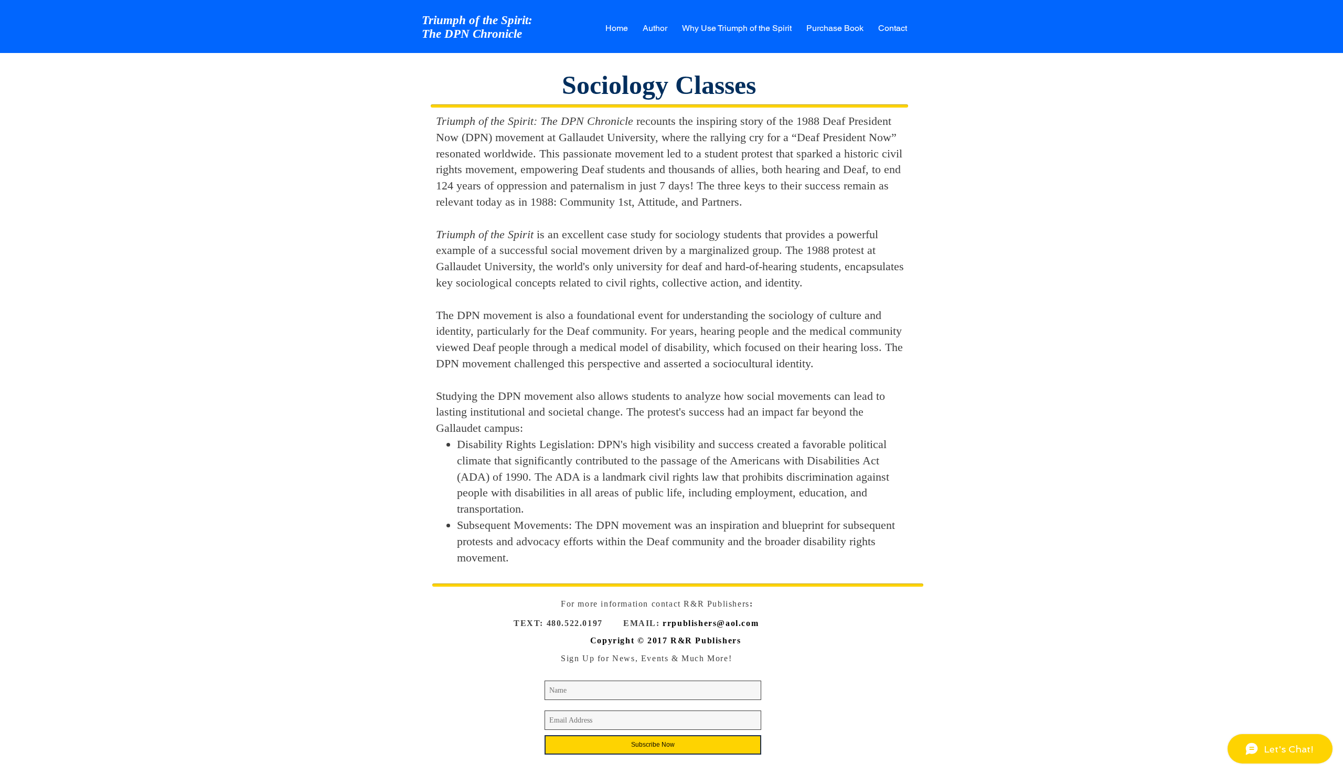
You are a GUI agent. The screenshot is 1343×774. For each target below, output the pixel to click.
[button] (737, 28)
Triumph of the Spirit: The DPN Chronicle (477, 27)
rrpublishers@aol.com (711, 623)
